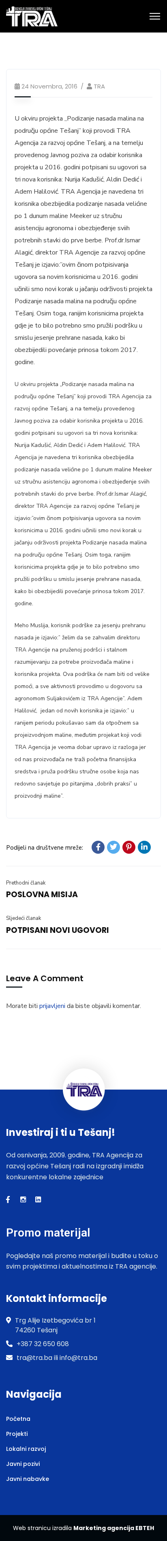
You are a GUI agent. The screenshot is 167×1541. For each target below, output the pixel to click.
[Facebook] (98, 847)
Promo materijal (48, 1232)
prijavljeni (52, 1005)
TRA (99, 86)
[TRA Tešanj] (32, 15)
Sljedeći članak (23, 918)
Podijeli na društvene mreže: (44, 848)
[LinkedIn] (144, 847)
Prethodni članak (25, 883)
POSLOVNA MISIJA (42, 894)
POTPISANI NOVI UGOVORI (57, 930)
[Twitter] (113, 847)
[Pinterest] (128, 847)
